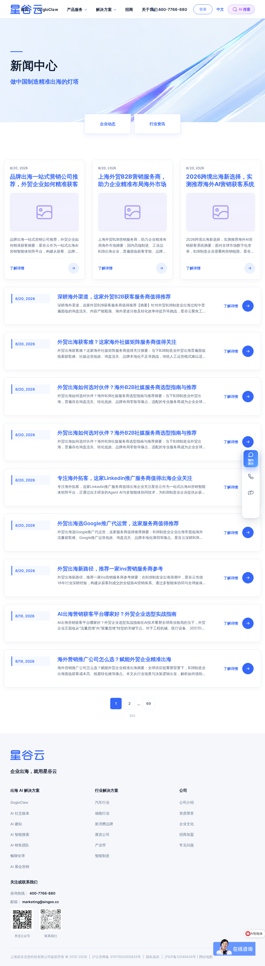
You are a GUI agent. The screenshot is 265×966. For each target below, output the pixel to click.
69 (148, 703)
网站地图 (205, 957)
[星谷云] (27, 755)
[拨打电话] (251, 476)
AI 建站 (16, 824)
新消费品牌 (104, 824)
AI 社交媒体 (19, 813)
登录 (203, 9)
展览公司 (102, 834)
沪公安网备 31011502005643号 (116, 957)
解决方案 (104, 9)
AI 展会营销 (19, 867)
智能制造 (102, 856)
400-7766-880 (42, 893)
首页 (24, 9)
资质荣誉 (186, 813)
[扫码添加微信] (251, 492)
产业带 (100, 845)
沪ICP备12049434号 (180, 957)
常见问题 (186, 845)
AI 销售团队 (19, 845)
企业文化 (186, 824)
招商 (129, 9)
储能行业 (102, 813)
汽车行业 (102, 802)
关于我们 (150, 9)
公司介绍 (186, 802)
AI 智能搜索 (19, 834)
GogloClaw (47, 9)
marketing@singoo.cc (40, 902)
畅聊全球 (17, 856)
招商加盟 (186, 834)
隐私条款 (152, 957)
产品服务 (75, 9)
